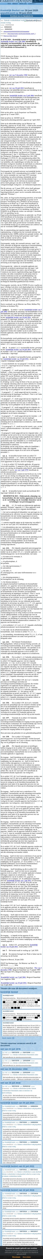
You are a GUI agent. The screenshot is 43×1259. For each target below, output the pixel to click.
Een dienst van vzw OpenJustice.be (21, 16)
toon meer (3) (8, 1038)
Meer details (27, 1257)
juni (30, 10)
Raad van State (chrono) (10, 35)
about (15, 4)
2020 (35, 10)
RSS (9, 4)
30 (20, 13)
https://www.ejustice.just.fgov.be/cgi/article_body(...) (21, 33)
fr (40, 1)
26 (26, 10)
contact (31, 4)
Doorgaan (16, 1257)
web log (23, 4)
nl (35, 1)
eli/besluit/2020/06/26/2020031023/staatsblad (16, 31)
